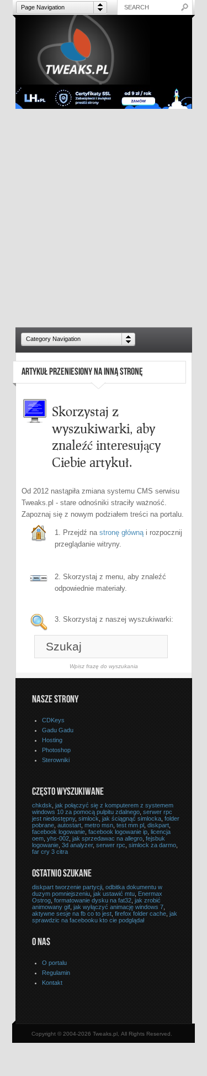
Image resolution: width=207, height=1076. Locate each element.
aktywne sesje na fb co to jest (72, 913)
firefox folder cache (140, 913)
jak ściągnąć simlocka (131, 818)
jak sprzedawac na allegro (107, 838)
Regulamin (56, 972)
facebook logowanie (58, 831)
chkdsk (42, 805)
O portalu (54, 962)
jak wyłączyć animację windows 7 (118, 907)
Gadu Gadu (57, 730)
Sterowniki (56, 760)
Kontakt (52, 982)
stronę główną (121, 532)
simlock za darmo (152, 845)
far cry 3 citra (50, 851)
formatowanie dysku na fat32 (92, 900)
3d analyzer (77, 845)
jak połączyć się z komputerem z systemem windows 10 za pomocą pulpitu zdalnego (102, 808)
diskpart (158, 825)
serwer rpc (110, 845)
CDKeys (53, 720)
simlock (88, 818)
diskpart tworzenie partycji (67, 887)
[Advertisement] (103, 218)
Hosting (52, 740)
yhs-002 (58, 838)
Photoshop (56, 750)
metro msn (98, 825)
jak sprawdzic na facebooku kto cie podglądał (104, 916)
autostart (69, 825)
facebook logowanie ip (117, 831)
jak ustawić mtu (114, 893)
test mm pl (130, 825)
